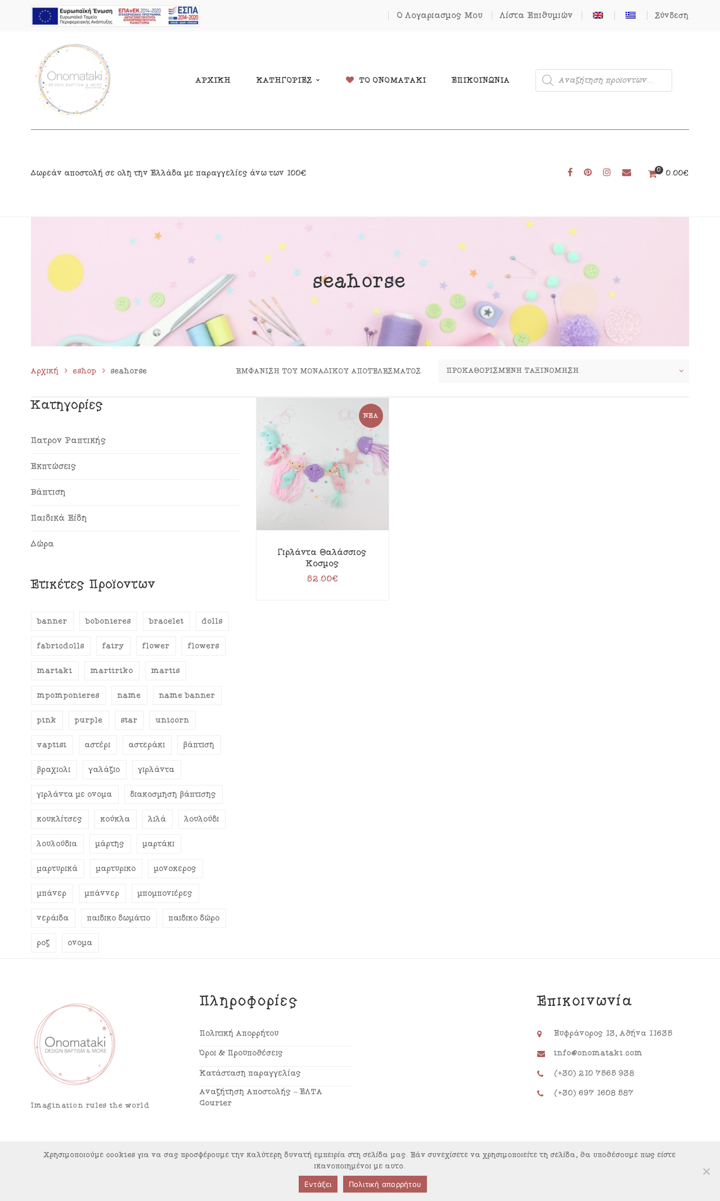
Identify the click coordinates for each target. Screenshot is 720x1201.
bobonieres (108, 621)
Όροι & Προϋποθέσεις (242, 1053)
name (129, 695)
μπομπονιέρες (165, 893)
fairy (113, 646)
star (129, 720)
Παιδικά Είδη (59, 518)
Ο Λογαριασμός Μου (440, 15)
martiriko (112, 670)
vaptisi (52, 745)
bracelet (166, 621)
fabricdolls (60, 646)
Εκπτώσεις (53, 466)
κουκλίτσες (60, 819)
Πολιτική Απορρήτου (239, 1033)
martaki (55, 670)
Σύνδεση (672, 15)
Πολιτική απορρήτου (385, 1184)
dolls (212, 621)
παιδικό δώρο (194, 918)
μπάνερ (52, 893)
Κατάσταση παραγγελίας (251, 1073)
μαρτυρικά (57, 868)
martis (165, 670)
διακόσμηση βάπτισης (173, 794)
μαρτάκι (159, 843)
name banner (187, 695)
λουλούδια (57, 843)
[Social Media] (570, 173)
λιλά (157, 819)
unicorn (173, 720)
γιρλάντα (156, 769)
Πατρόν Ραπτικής (68, 440)
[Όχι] (706, 1171)
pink (47, 720)
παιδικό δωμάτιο (119, 918)
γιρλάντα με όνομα (74, 794)
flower (156, 646)
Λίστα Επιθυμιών (536, 15)
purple (89, 720)
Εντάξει (318, 1184)
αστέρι (98, 745)
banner (52, 621)
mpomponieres (68, 695)
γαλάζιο (104, 769)
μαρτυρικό (116, 868)
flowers (203, 646)
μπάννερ (102, 893)
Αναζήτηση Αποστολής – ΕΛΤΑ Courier (261, 1097)
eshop (85, 371)
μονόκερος (175, 868)
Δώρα (43, 544)
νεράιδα (53, 918)
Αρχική (45, 371)
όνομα (80, 942)
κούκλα (115, 819)
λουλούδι (201, 819)
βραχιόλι (54, 769)
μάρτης (110, 843)
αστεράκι (147, 745)
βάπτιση (199, 745)
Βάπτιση (48, 492)
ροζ (43, 942)
